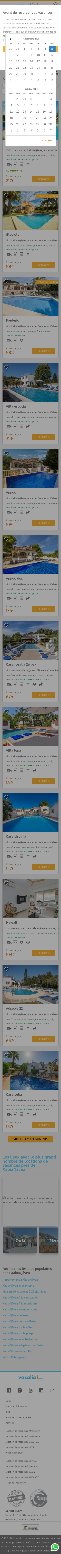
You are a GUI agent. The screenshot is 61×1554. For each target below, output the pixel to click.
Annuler (47, 140)
